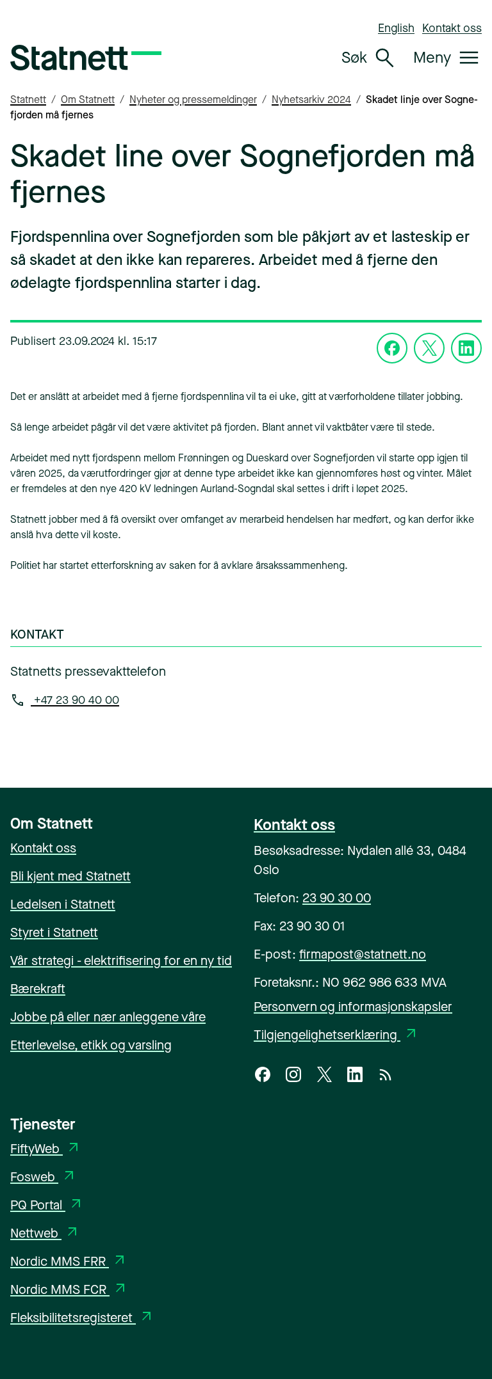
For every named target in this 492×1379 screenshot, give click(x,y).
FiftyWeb (45, 1149)
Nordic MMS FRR (68, 1261)
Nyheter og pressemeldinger (193, 99)
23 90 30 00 (336, 898)
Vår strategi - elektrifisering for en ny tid (121, 960)
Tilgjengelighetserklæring (336, 1035)
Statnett (28, 99)
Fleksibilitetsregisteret (82, 1318)
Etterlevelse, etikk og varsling (91, 1045)
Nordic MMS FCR (69, 1289)
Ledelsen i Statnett (62, 904)
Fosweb (43, 1177)
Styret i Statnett (54, 932)
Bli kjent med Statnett (70, 876)
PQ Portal (47, 1205)
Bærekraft (37, 989)
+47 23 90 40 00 (75, 700)
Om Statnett (88, 99)
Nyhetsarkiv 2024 (311, 99)
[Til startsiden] (85, 58)
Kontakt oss (452, 28)
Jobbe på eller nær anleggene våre (108, 1017)
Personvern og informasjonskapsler (353, 1007)
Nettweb (45, 1233)
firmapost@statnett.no (362, 954)
